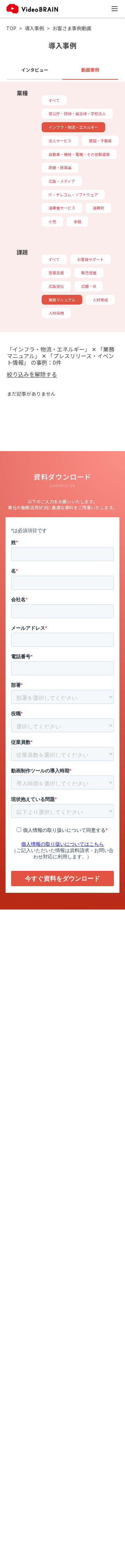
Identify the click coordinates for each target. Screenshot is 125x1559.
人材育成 (100, 299)
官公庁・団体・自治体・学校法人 (77, 113)
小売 (52, 221)
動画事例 (90, 69)
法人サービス (60, 140)
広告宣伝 (56, 286)
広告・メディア (62, 181)
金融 (77, 221)
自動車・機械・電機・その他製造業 (79, 154)
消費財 (98, 208)
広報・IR (88, 286)
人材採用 (56, 313)
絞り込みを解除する (32, 374)
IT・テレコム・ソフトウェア (73, 194)
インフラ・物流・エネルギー (73, 127)
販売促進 (89, 272)
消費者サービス (62, 208)
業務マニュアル (62, 299)
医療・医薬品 (60, 167)
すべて (54, 100)
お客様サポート (90, 259)
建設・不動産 (100, 140)
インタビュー (34, 69)
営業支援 (56, 272)
